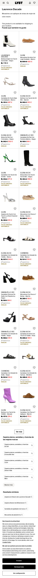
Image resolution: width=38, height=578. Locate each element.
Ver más (19, 432)
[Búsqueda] (8, 3)
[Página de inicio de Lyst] (19, 3)
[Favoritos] (34, 3)
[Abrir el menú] (4, 3)
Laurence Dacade (12, 9)
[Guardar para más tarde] (15, 52)
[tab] (14, 29)
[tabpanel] (19, 232)
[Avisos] (30, 3)
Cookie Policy (6, 542)
